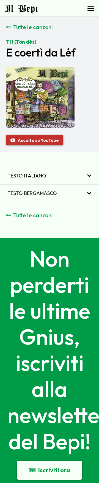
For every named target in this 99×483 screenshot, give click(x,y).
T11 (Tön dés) (21, 42)
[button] (91, 8)
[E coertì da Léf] (40, 70)
